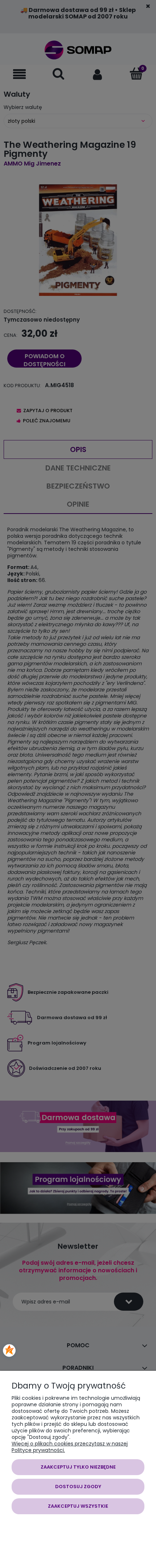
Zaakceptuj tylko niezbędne (78, 1467)
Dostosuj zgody (78, 1486)
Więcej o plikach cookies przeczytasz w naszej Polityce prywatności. (70, 1447)
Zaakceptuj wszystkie (78, 1506)
